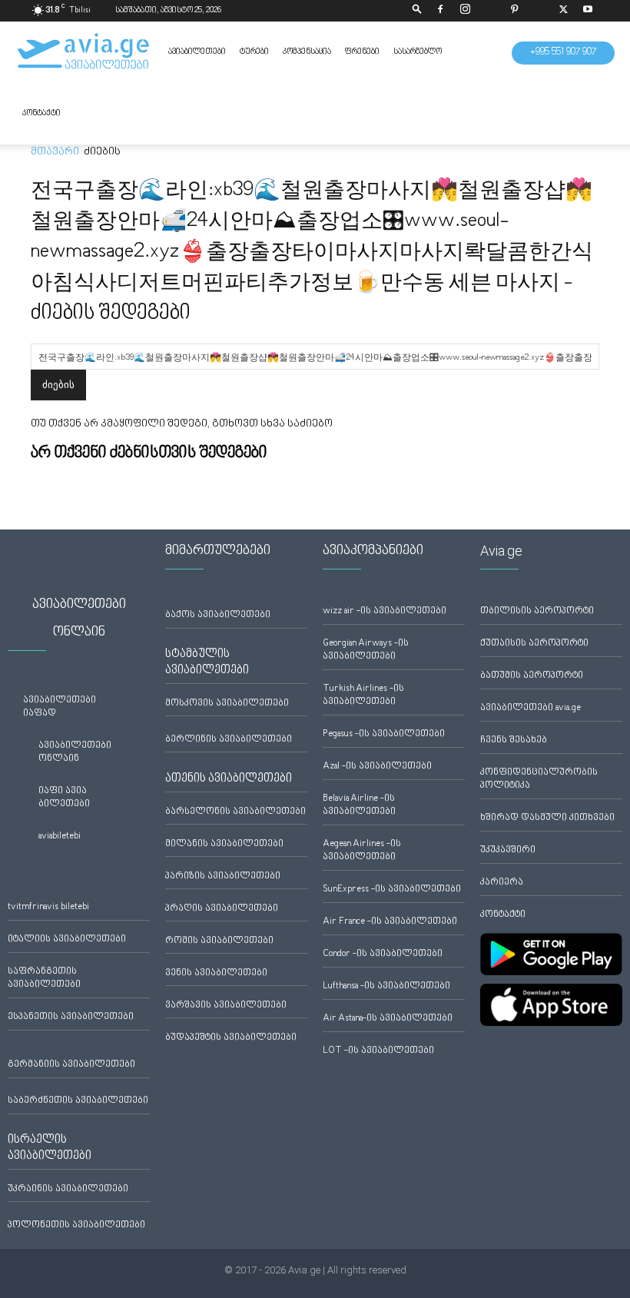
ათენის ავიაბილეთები (228, 778)
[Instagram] (464, 11)
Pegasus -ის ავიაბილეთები (384, 734)
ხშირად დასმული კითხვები (547, 818)
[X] (563, 11)
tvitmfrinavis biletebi (48, 907)
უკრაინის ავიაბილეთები (68, 1189)
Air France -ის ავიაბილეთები (390, 922)
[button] (417, 10)
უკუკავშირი (508, 850)
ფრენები (362, 52)
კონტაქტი (41, 113)
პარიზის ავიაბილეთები (222, 876)
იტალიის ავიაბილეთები (67, 939)
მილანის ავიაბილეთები (224, 844)
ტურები (254, 52)
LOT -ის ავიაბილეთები (378, 1051)
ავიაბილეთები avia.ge (530, 708)
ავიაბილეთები (197, 52)
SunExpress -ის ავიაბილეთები (392, 889)
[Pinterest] (514, 11)
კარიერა (501, 882)
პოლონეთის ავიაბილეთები (76, 1225)
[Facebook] (440, 11)
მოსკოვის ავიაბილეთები (227, 703)
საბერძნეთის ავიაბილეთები (78, 1101)
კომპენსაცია (307, 52)
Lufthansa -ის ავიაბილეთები (386, 986)
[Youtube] (587, 11)
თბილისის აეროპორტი (537, 611)
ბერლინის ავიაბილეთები (228, 739)
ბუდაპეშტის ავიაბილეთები (231, 1038)
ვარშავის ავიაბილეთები (226, 1005)
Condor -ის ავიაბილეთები (383, 954)
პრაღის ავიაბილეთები (221, 909)
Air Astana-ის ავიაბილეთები (388, 1018)
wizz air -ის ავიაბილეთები (384, 611)
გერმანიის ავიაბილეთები (71, 1065)
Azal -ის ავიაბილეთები (377, 766)
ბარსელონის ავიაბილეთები (235, 812)
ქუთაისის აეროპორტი (534, 643)
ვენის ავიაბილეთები (216, 973)
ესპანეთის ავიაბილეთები (71, 1017)
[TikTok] (538, 11)
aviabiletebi (59, 836)
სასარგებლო (417, 52)
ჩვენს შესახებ (513, 740)
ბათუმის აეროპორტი (531, 676)
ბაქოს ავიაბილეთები (217, 615)
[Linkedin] (489, 11)
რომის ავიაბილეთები (219, 941)
